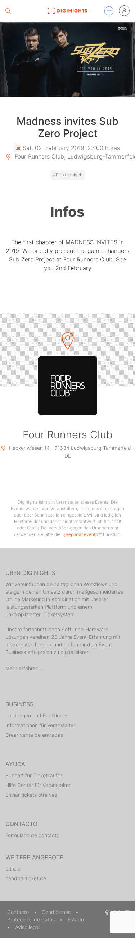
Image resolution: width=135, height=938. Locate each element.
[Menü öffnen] (108, 10)
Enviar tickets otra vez (31, 795)
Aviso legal (27, 927)
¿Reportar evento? (81, 534)
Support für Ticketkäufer (33, 775)
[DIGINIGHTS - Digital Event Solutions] (67, 11)
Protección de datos (31, 919)
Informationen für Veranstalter (40, 725)
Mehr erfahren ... (24, 668)
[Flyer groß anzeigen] (67, 59)
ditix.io (13, 869)
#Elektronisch (67, 175)
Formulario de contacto (32, 835)
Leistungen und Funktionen (36, 715)
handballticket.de (25, 878)
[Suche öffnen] (7, 11)
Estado (76, 919)
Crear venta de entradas (34, 735)
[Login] (124, 10)
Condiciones (57, 912)
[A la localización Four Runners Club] (67, 385)
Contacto (18, 912)
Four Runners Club (68, 434)
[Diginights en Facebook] (106, 912)
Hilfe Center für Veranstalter (38, 785)
